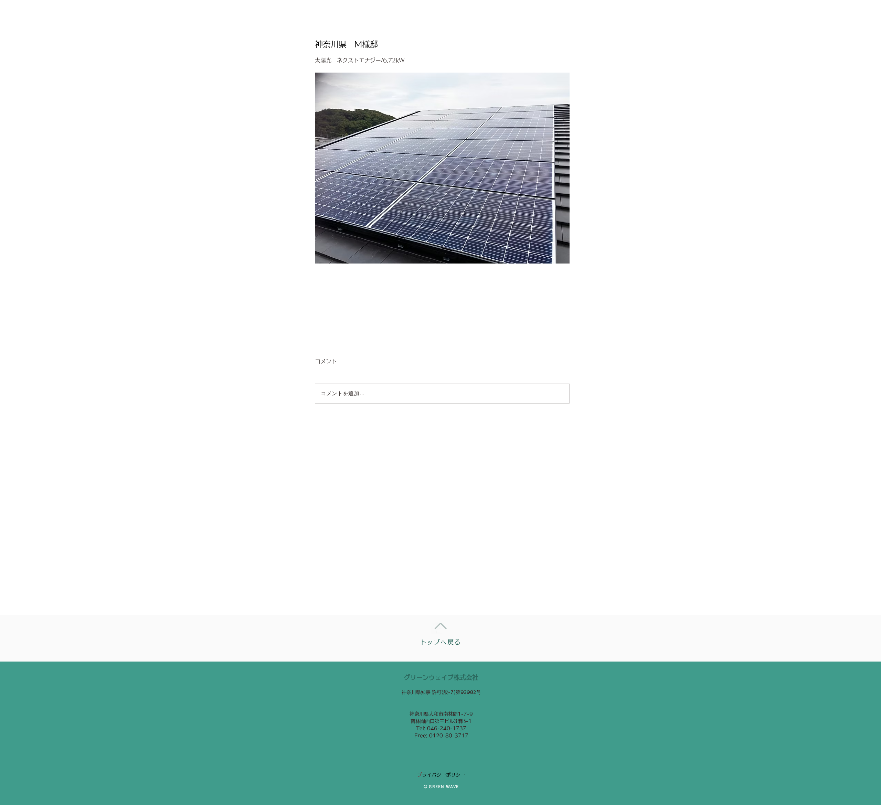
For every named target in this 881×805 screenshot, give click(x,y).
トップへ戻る (440, 642)
